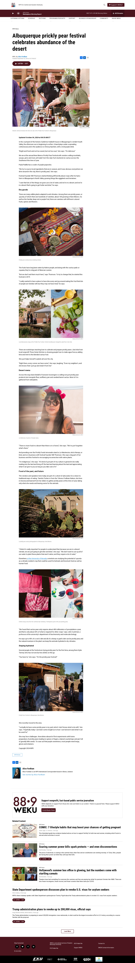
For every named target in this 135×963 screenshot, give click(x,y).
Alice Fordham (22, 57)
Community (104, 18)
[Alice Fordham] (16, 773)
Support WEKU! (117, 5)
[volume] (18, 13)
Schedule (31, 18)
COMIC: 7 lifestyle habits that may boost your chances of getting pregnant (80, 827)
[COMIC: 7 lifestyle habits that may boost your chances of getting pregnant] (24, 831)
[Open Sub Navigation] (12, 21)
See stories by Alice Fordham (33, 774)
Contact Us (101, 943)
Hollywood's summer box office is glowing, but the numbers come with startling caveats (78, 872)
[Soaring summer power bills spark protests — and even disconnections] (24, 850)
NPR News (15, 29)
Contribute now (48, 810)
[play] (12, 13)
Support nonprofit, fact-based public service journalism (67, 800)
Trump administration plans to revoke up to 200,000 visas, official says (51, 909)
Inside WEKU (116, 18)
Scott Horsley (42, 850)
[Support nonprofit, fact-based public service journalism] (25, 805)
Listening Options (17, 18)
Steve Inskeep (16, 893)
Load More (67, 931)
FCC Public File (54, 948)
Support (72, 18)
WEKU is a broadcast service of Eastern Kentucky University (61, 943)
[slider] (21, 13)
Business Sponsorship (87, 18)
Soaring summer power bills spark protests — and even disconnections (78, 846)
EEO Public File (78, 943)
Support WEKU (78, 947)
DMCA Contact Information (106, 947)
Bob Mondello (42, 876)
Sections (42, 18)
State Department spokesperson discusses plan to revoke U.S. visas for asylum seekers (60, 889)
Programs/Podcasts (57, 18)
